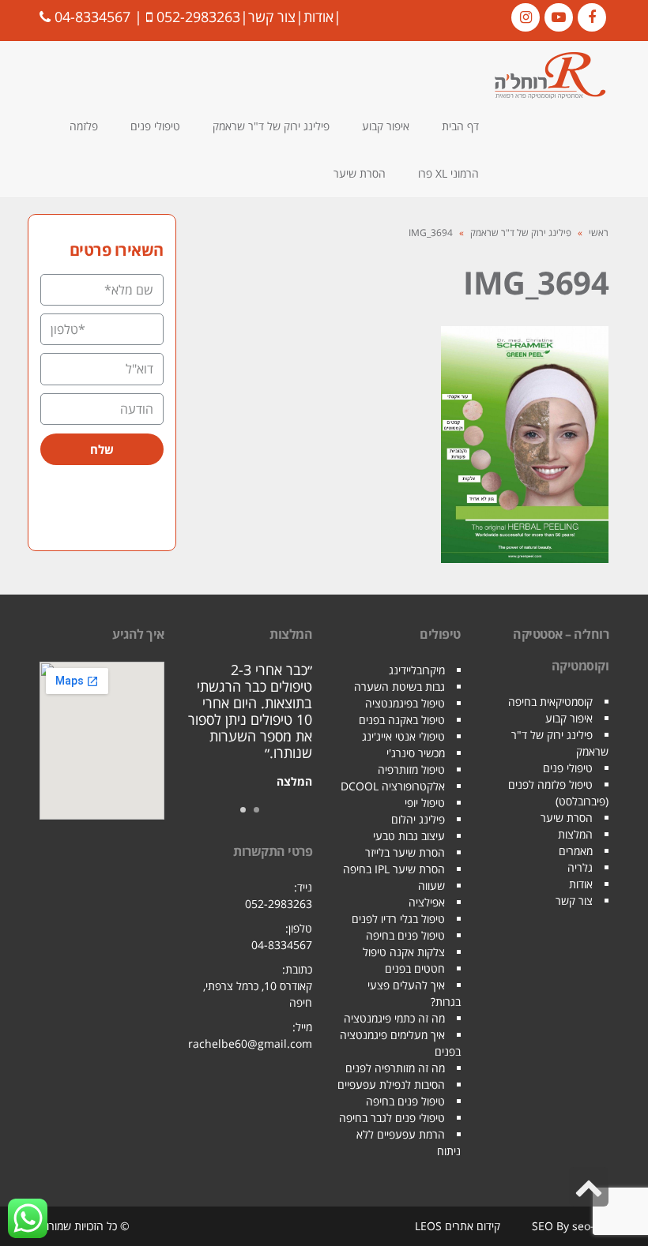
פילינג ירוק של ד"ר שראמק (520, 232)
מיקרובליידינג (417, 669)
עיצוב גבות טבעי (409, 835)
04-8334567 (92, 16)
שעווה (431, 885)
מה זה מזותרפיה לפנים (395, 1067)
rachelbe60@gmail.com (250, 1043)
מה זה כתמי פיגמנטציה (394, 1018)
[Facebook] (592, 17)
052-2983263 (198, 16)
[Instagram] (525, 17)
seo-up (590, 1225)
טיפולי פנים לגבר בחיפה (392, 1117)
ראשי (598, 232)
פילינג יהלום (418, 819)
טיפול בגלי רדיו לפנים (398, 918)
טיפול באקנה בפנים (402, 719)
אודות (318, 16)
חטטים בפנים (415, 968)
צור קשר (272, 16)
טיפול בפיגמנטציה (405, 703)
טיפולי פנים (568, 767)
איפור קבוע (569, 718)
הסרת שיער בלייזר (405, 852)
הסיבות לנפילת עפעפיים (391, 1084)
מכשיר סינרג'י (415, 752)
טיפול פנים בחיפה (405, 935)
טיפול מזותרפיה (411, 769)
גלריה (580, 867)
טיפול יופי (425, 802)
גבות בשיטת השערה (399, 686)
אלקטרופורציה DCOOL (393, 786)
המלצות (575, 834)
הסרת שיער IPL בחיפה (394, 868)
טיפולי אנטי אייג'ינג (403, 736)
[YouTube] (558, 17)
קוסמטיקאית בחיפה (550, 701)
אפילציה (427, 902)
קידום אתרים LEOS (457, 1225)
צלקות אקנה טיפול (404, 951)
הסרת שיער (567, 817)
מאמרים (576, 850)
